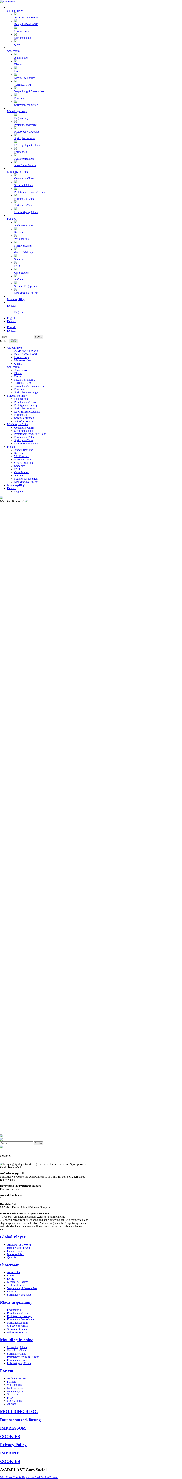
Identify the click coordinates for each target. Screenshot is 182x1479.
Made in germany (17, 395)
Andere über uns (23, 449)
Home (17, 376)
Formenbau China (24, 437)
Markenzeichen (22, 360)
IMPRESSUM (13, 1428)
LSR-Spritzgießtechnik (27, 411)
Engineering (21, 398)
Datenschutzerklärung (20, 1420)
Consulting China (24, 427)
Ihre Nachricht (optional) (14, 559)
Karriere (18, 453)
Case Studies (21, 472)
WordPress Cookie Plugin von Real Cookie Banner (29, 1477)
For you (7, 1370)
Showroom (13, 366)
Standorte (19, 465)
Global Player (15, 347)
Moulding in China (17, 424)
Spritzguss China (23, 440)
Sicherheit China (23, 430)
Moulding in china (16, 1339)
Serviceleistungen (24, 417)
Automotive (21, 369)
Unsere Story (21, 357)
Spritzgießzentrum (24, 408)
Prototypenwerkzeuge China (30, 433)
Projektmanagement (25, 401)
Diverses (19, 389)
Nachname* (7, 520)
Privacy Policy (13, 1444)
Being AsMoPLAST (26, 353)
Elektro (18, 373)
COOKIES (10, 1436)
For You (11, 446)
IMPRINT (9, 1453)
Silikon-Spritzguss (17, 1325)
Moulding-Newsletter (26, 481)
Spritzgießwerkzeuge (26, 392)
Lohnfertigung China (26, 443)
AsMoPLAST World (26, 350)
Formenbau (20, 414)
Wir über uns (21, 456)
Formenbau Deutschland (21, 1319)
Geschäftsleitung (23, 462)
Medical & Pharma (24, 379)
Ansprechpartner (16, 1391)
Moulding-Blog (16, 485)
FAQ (17, 469)
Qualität (18, 363)
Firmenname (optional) (13, 530)
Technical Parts (22, 382)
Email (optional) (9, 549)
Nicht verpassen (23, 459)
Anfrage (18, 475)
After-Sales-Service (25, 421)
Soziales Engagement (26, 478)
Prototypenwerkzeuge (26, 405)
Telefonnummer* (9, 539)
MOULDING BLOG (19, 1411)
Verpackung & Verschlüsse (29, 385)
